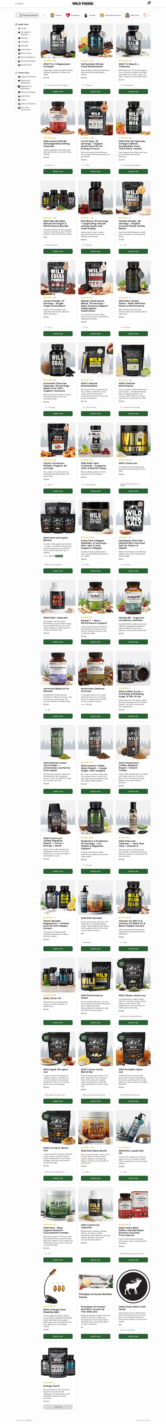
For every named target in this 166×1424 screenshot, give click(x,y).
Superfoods (25, 96)
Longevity (25, 42)
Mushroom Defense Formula (93, 689)
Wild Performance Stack (92, 996)
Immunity (24, 38)
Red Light (24, 46)
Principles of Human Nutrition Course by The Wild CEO (93, 1309)
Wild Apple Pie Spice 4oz (55, 1070)
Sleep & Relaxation (28, 61)
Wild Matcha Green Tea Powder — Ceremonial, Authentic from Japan (56, 767)
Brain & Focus (26, 53)
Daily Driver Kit (52, 998)
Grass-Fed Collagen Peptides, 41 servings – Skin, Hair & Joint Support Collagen (94, 544)
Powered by (21, 1420)
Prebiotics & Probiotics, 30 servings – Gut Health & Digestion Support (94, 845)
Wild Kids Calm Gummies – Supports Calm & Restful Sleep (93, 465)
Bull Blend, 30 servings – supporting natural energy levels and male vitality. (94, 225)
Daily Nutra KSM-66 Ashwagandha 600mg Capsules (56, 143)
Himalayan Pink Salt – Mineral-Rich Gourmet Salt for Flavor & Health (132, 544)
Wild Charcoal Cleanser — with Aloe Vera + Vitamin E (131, 843)
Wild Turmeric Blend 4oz (55, 1149)
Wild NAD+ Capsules (55, 617)
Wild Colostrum (128, 463)
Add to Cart (58, 91)
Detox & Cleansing (28, 104)
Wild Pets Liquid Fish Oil (131, 1152)
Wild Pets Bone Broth (94, 1151)
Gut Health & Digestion (26, 33)
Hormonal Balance (28, 57)
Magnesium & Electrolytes (26, 87)
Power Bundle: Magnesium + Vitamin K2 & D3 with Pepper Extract (56, 925)
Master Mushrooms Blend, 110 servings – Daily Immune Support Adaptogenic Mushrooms (94, 306)
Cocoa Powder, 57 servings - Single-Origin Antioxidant (54, 303)
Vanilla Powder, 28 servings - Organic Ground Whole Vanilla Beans (132, 225)
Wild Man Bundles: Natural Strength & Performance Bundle (55, 223)
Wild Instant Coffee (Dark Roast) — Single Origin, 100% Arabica (94, 768)
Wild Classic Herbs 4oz (132, 995)
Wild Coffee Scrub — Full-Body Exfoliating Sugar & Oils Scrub (131, 694)
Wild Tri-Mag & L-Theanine (129, 65)
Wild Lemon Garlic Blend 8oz (92, 1070)
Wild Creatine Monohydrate (89, 384)
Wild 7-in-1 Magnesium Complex (56, 65)
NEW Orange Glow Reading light (54, 1310)
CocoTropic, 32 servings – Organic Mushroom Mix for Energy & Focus (92, 145)
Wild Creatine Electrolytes (127, 384)
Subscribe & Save (30, 15)
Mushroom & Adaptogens (25, 82)
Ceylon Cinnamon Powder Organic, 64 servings (55, 465)
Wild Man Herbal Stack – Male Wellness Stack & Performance (132, 303)
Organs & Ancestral (28, 77)
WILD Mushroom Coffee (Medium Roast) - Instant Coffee (129, 767)
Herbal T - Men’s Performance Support (94, 621)
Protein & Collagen (28, 92)
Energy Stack (51, 1386)
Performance (26, 49)
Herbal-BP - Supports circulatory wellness (131, 618)
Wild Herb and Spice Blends (55, 539)
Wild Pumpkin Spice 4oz (131, 1070)
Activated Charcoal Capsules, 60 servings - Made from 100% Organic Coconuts (57, 387)
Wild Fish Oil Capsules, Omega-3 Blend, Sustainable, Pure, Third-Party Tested (132, 145)
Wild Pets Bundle (91, 918)
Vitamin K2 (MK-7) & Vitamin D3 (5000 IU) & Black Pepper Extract (132, 923)
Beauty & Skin (26, 65)
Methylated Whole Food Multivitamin (92, 65)
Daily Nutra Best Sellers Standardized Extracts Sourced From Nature (131, 1231)
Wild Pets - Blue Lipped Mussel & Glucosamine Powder (56, 1230)
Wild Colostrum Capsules (90, 1226)
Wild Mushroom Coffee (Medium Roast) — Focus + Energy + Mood (53, 842)
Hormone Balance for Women (56, 689)
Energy (23, 28)
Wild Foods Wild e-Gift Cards (132, 1308)
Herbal (23, 100)
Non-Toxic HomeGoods (25, 109)
